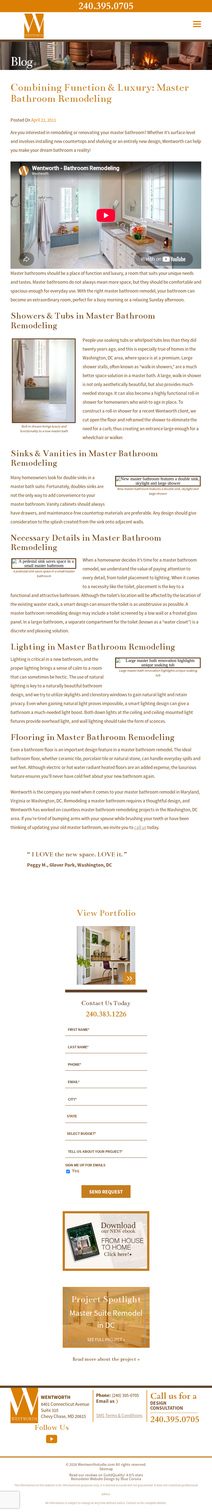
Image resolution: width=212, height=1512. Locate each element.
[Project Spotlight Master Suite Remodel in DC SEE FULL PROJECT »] (106, 1346)
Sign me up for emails (85, 1165)
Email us (105, 1401)
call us (140, 827)
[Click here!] (106, 1267)
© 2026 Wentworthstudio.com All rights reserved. (106, 1464)
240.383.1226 (106, 1014)
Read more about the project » (106, 1359)
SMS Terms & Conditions (119, 1415)
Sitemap (106, 1468)
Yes (75, 1171)
